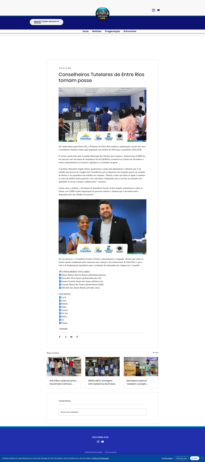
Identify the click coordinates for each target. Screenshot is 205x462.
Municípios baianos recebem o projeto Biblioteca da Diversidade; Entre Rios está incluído (140, 382)
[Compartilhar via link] (77, 337)
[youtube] (158, 10)
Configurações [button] (167, 458)
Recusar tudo (182, 458)
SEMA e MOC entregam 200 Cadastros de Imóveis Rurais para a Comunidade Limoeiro (102, 382)
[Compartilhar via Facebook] (60, 337)
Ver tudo (155, 352)
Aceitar (194, 458)
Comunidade (63, 329)
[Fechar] (202, 458)
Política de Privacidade (100, 458)
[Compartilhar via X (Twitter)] (65, 337)
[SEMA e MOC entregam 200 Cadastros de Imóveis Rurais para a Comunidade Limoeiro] (102, 366)
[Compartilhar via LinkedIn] (71, 337)
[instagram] (153, 10)
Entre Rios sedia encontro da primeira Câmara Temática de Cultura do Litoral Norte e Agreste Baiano (63, 382)
